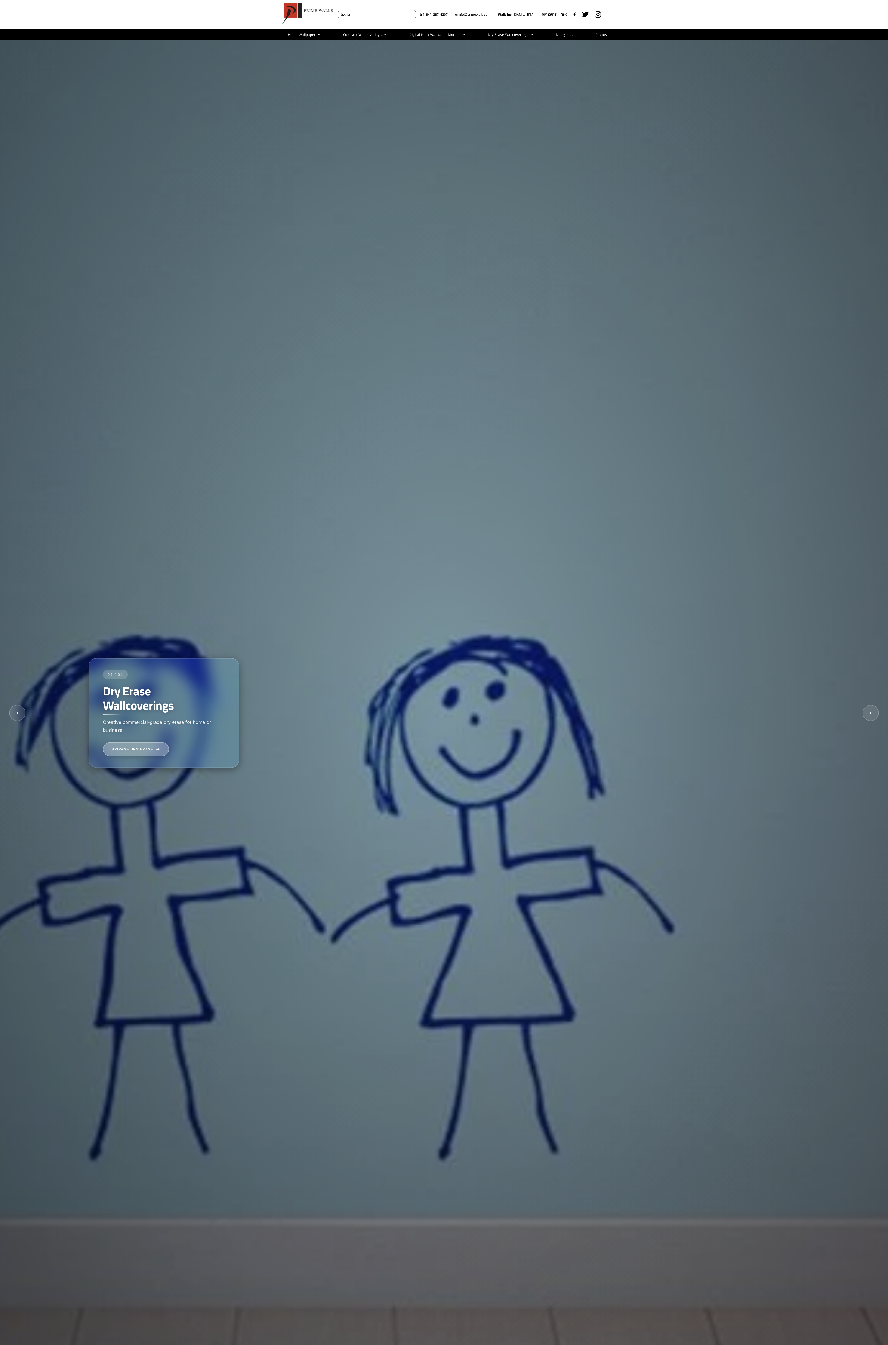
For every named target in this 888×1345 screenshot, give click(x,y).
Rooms (601, 34)
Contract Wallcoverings (362, 34)
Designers (564, 34)
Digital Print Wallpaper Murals (434, 34)
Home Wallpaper (302, 34)
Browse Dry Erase (132, 749)
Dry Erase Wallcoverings (508, 34)
